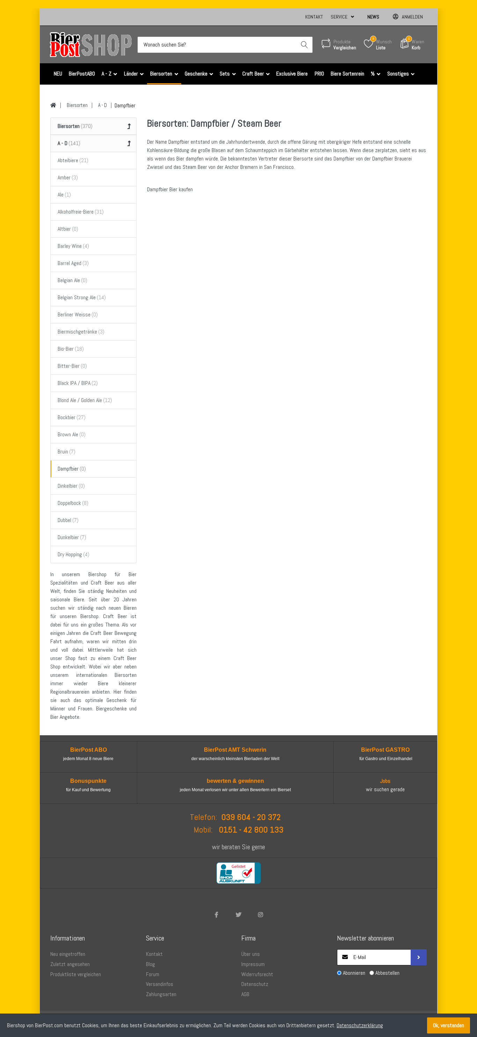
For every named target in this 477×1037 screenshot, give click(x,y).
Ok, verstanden (448, 1025)
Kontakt (314, 17)
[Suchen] (304, 45)
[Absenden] (419, 957)
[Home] (53, 105)
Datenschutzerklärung (360, 1025)
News (373, 17)
